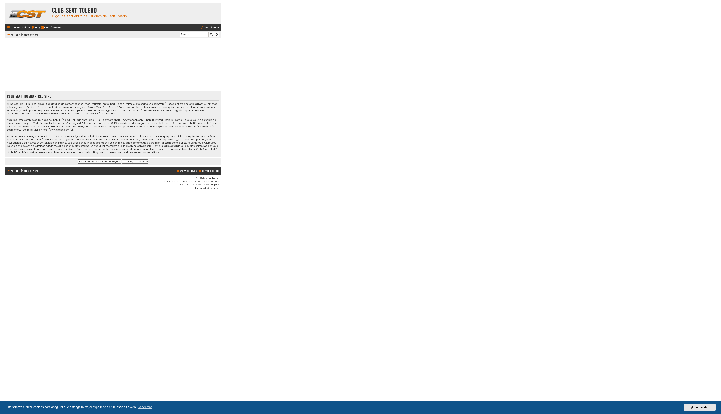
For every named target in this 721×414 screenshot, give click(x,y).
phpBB (183, 181)
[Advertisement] (113, 65)
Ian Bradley (213, 178)
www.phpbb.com (161, 123)
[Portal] (27, 13)
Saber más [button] (145, 407)
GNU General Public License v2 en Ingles (57, 123)
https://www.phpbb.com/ (56, 129)
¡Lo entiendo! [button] (700, 407)
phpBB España (212, 184)
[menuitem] (35, 27)
